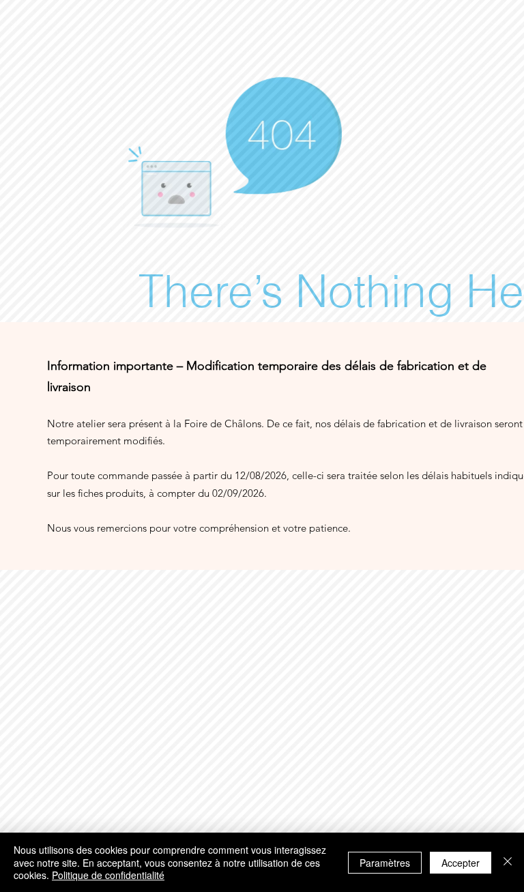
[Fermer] (507, 862)
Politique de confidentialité (108, 875)
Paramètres (385, 862)
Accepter (460, 862)
